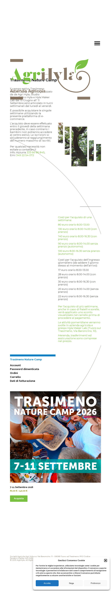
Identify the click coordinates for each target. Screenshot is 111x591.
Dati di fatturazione (22, 380)
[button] (105, 560)
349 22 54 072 (25, 155)
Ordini (14, 372)
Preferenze (95, 583)
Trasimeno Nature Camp (26, 359)
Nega (71, 583)
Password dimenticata (24, 369)
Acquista (19, 498)
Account (15, 365)
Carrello (15, 376)
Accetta (47, 583)
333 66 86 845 (36, 152)
